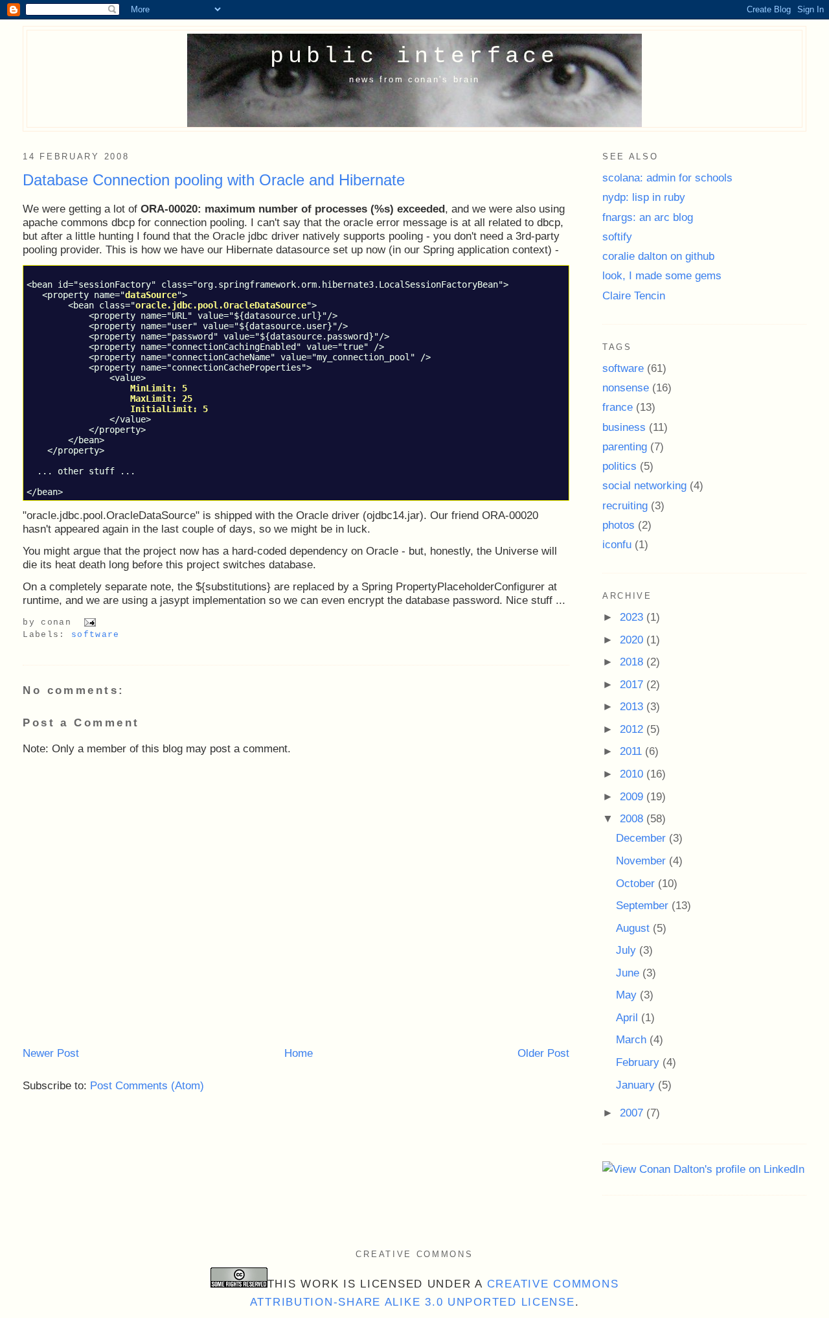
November (642, 860)
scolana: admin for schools (667, 177)
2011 (632, 751)
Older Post (543, 1052)
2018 (633, 661)
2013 (633, 706)
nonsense (625, 387)
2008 (633, 818)
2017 (633, 684)
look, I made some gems (661, 275)
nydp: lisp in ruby (643, 197)
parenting (624, 446)
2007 (633, 1112)
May (628, 994)
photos (618, 524)
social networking (644, 485)
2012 (633, 729)
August (634, 927)
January (637, 1084)
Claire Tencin (633, 295)
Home (298, 1052)
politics (619, 465)
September (644, 905)
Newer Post (51, 1052)
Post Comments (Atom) (147, 1085)
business (624, 427)
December (642, 837)
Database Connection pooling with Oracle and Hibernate (214, 180)
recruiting (625, 505)
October (637, 883)
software (95, 635)
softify (617, 236)
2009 (633, 796)
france (617, 406)
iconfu (616, 544)
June (629, 972)
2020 (633, 639)
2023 (633, 616)
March (633, 1039)
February (639, 1062)
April (628, 1017)
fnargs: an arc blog (647, 217)
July (627, 949)
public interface (415, 56)
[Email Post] (87, 622)
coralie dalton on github (658, 255)
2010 (633, 773)
